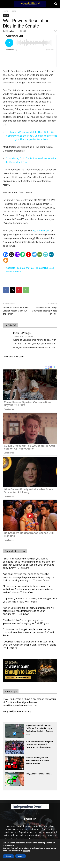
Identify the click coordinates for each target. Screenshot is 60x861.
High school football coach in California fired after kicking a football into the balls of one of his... (39, 728)
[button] (56, 4)
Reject (20, 856)
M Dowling (10, 31)
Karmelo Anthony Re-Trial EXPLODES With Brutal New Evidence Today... (37, 760)
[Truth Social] (17, 254)
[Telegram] (34, 254)
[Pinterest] (19, 290)
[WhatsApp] (26, 290)
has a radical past (41, 230)
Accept (8, 856)
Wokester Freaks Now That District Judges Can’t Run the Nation (16, 310)
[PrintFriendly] (45, 254)
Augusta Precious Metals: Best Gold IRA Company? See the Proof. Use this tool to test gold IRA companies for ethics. (31, 136)
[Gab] (22, 254)
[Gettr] (28, 254)
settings (26, 850)
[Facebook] (5, 254)
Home (5, 11)
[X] (11, 254)
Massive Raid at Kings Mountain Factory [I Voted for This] (44, 310)
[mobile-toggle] (5, 4)
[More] (5, 260)
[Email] (39, 254)
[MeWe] (51, 254)
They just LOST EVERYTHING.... (39, 773)
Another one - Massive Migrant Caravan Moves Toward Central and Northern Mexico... (39, 744)
